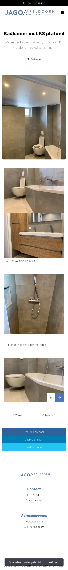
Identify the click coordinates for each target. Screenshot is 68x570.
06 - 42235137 (36, 3)
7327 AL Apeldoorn (34, 526)
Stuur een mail (34, 500)
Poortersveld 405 (34, 521)
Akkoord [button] (54, 562)
